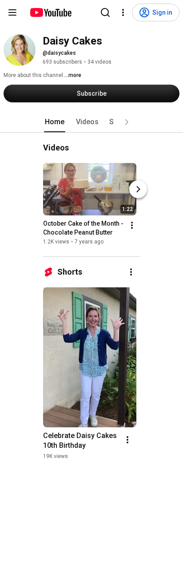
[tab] (54, 122)
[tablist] (91, 122)
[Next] (138, 189)
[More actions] (132, 225)
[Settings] (123, 12)
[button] (126, 122)
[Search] (105, 12)
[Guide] (12, 12)
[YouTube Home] (50, 12)
